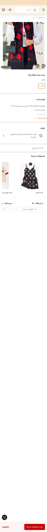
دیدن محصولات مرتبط (34, 527)
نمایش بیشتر (42, 118)
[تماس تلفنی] (4, 517)
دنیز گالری (42, 18)
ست (33, 18)
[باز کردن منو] (43, 10)
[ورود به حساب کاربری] (10, 9)
